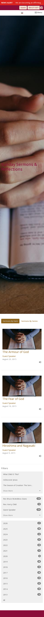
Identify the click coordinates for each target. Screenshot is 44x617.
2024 (21, 534)
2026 (21, 523)
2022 (21, 545)
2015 (21, 583)
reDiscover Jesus (10, 480)
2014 (21, 589)
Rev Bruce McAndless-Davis (21, 498)
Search (23, 7)
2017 (21, 572)
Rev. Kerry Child (21, 504)
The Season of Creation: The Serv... (17, 485)
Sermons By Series (29, 321)
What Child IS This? (11, 474)
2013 (21, 594)
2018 (21, 567)
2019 (21, 561)
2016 (21, 578)
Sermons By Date (10, 321)
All (4, 600)
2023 (21, 539)
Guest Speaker (21, 509)
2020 (21, 556)
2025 (21, 528)
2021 (21, 550)
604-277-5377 (33, 7)
